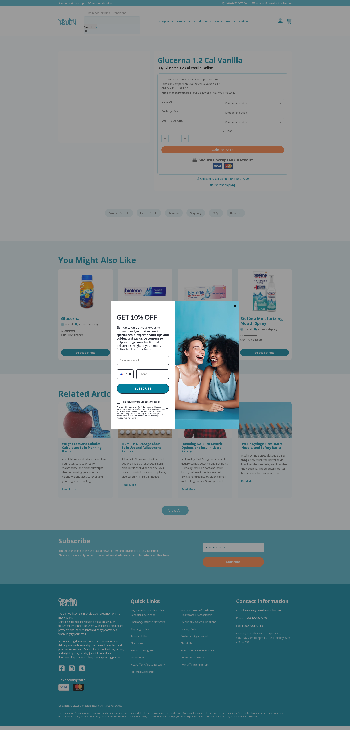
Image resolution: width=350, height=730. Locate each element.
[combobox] (125, 374)
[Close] (235, 305)
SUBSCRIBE (142, 388)
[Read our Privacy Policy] (167, 407)
